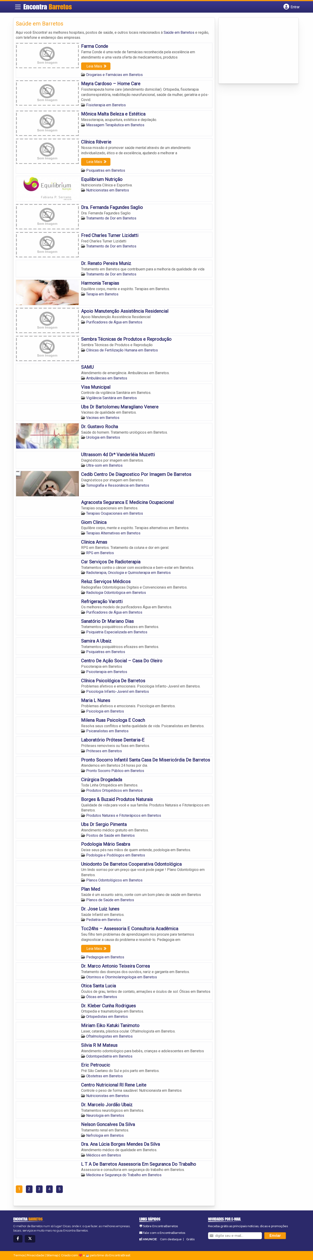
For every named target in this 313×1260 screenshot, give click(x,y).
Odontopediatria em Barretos (109, 1056)
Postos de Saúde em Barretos (110, 835)
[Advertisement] (255, 50)
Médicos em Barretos (103, 1155)
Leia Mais (94, 66)
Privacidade (35, 1255)
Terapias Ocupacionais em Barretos (114, 513)
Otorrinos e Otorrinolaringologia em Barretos (121, 977)
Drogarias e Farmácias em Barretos (114, 75)
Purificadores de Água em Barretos (114, 322)
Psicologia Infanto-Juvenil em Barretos (117, 691)
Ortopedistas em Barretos (107, 1016)
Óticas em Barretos (101, 997)
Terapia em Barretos (102, 294)
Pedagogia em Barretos (105, 957)
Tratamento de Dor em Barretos (111, 218)
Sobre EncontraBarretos (160, 1226)
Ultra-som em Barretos (104, 465)
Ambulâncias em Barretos (106, 378)
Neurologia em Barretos (105, 1115)
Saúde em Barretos (179, 32)
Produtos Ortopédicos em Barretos (114, 790)
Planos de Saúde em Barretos (110, 900)
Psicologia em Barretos (105, 711)
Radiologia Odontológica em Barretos (116, 592)
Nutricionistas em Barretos (107, 190)
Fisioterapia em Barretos (106, 105)
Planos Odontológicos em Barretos (114, 880)
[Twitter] (30, 1239)
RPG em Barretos (100, 553)
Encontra (47, 7)
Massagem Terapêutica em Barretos (115, 125)
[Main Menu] (17, 6)
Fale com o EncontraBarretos (164, 1233)
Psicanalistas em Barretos (107, 731)
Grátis (190, 1239)
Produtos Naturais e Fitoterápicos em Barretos (123, 815)
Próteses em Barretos (104, 751)
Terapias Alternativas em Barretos (113, 533)
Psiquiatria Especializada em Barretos (116, 632)
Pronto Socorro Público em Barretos (115, 771)
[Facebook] (17, 1239)
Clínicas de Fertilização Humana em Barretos (122, 350)
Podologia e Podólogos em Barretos (115, 855)
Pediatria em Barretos (103, 920)
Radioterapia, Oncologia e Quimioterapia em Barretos (128, 572)
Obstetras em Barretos (104, 1076)
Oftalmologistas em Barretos (109, 1036)
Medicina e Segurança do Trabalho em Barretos (124, 1175)
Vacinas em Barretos (102, 417)
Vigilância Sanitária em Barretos (111, 398)
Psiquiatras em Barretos (105, 170)
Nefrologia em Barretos (105, 1135)
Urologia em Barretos (103, 437)
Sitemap (52, 1255)
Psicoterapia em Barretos (106, 672)
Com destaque (171, 1239)
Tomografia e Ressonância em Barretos (117, 485)
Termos (19, 1255)
